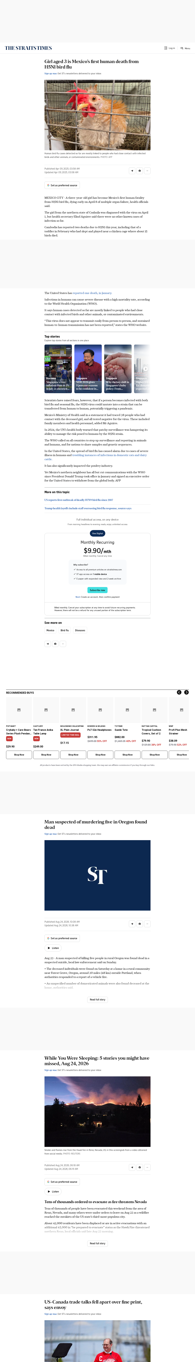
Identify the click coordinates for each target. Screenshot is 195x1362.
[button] (169, 48)
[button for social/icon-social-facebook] (139, 170)
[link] (28, 48)
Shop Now (19, 755)
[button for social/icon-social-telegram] (132, 170)
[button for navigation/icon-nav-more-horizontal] (147, 170)
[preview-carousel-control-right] (145, 368)
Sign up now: (50, 73)
